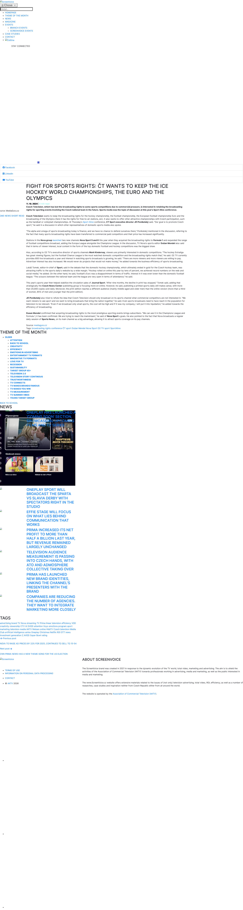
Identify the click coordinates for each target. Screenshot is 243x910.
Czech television (61, 629)
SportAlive (115, 328)
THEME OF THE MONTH (16, 15)
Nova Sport (91, 328)
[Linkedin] (21, 105)
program (62, 626)
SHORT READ (17, 215)
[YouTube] (21, 142)
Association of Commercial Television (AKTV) (134, 693)
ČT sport (67, 328)
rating (44, 635)
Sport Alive (88, 222)
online (43, 629)
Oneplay (35, 632)
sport (107, 328)
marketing (5, 629)
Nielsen (35, 629)
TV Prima (41, 623)
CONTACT (10, 37)
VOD (74, 623)
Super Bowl (35, 635)
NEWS (8, 18)
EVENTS (9, 24)
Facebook (10, 167)
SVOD (30, 626)
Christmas (44, 632)
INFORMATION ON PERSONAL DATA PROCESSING (29, 673)
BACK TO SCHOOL (9, 403)
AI (26, 626)
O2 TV (101, 328)
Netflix (53, 632)
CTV (23, 626)
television (14, 629)
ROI (58, 632)
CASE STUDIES (12, 34)
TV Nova (22, 623)
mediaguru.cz (40, 325)
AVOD (26, 635)
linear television (53, 623)
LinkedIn (8, 173)
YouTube (9, 180)
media (23, 629)
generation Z (17, 635)
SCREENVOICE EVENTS (21, 30)
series (28, 632)
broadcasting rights (41, 328)
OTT (63, 632)
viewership (15, 626)
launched (57, 240)
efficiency (66, 623)
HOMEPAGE (10, 12)
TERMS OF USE (12, 670)
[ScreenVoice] (7, 1)
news (68, 632)
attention (38, 626)
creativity (4, 626)
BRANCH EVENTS (18, 27)
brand (14, 623)
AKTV (29, 629)
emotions (53, 626)
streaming (31, 623)
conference (56, 328)
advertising (5, 623)
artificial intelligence (14, 632)
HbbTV (49, 629)
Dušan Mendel (78, 328)
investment (5, 635)
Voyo (45, 626)
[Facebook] (21, 67)
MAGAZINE (10, 21)
